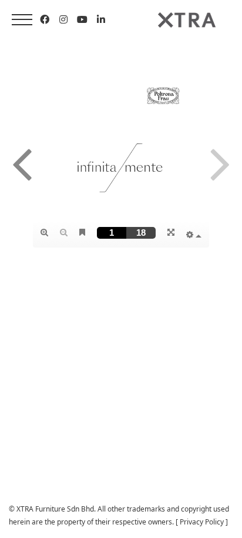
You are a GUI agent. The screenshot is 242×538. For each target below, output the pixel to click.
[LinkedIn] (101, 19)
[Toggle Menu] (22, 19)
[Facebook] (44, 19)
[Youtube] (82, 19)
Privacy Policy (202, 522)
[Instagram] (63, 19)
